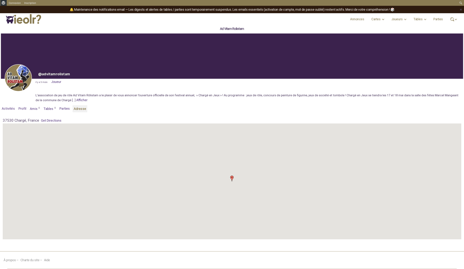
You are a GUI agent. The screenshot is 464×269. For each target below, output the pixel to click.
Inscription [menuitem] (30, 2)
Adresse (80, 109)
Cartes (375, 19)
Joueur (56, 82)
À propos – (11, 260)
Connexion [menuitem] (15, 2)
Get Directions (51, 120)
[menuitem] (3, 3)
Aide (47, 260)
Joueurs (397, 19)
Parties (438, 19)
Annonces (357, 19)
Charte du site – (31, 260)
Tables (417, 19)
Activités (8, 108)
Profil (22, 108)
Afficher (82, 100)
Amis (35, 108)
